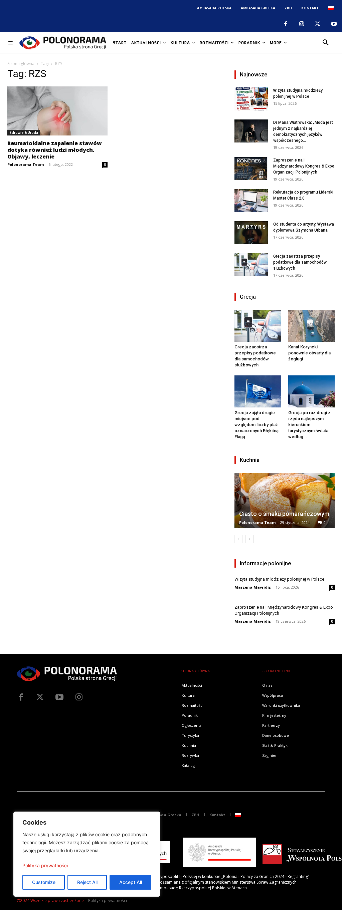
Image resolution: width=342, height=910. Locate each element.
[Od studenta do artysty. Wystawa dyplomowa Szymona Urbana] (251, 232)
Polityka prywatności (45, 865)
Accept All (130, 882)
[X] (317, 24)
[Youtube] (334, 24)
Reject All (87, 882)
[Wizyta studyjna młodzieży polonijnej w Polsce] (251, 98)
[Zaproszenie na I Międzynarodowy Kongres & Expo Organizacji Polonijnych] (251, 168)
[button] (326, 43)
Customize (43, 882)
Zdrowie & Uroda (23, 132)
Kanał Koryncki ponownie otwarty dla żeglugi (309, 352)
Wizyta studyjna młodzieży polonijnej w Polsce (279, 579)
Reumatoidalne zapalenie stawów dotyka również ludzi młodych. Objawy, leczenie (54, 149)
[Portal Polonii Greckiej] (62, 42)
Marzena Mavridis (252, 587)
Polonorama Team (25, 164)
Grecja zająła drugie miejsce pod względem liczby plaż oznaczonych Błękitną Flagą (256, 424)
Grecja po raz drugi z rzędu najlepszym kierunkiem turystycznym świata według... (309, 424)
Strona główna (20, 63)
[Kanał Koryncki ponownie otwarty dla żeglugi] (311, 326)
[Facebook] (285, 24)
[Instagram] (301, 24)
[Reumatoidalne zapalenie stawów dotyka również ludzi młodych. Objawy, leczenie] (57, 110)
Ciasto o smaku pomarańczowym (284, 513)
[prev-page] (238, 539)
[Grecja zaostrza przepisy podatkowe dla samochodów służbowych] (251, 264)
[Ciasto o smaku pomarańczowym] (284, 500)
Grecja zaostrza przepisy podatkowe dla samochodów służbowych (300, 262)
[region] (86, 854)
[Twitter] (40, 697)
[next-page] (249, 539)
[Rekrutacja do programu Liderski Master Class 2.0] (251, 200)
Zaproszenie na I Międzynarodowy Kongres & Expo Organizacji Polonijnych (303, 166)
